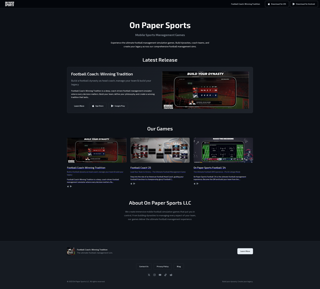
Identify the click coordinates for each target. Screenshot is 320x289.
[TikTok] (165, 275)
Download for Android (305, 4)
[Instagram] (154, 275)
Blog (179, 266)
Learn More (79, 106)
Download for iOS (278, 4)
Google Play (120, 106)
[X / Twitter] (149, 275)
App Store (99, 106)
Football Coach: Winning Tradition (245, 4)
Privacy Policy (163, 266)
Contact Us (143, 266)
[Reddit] (171, 275)
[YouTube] (160, 275)
